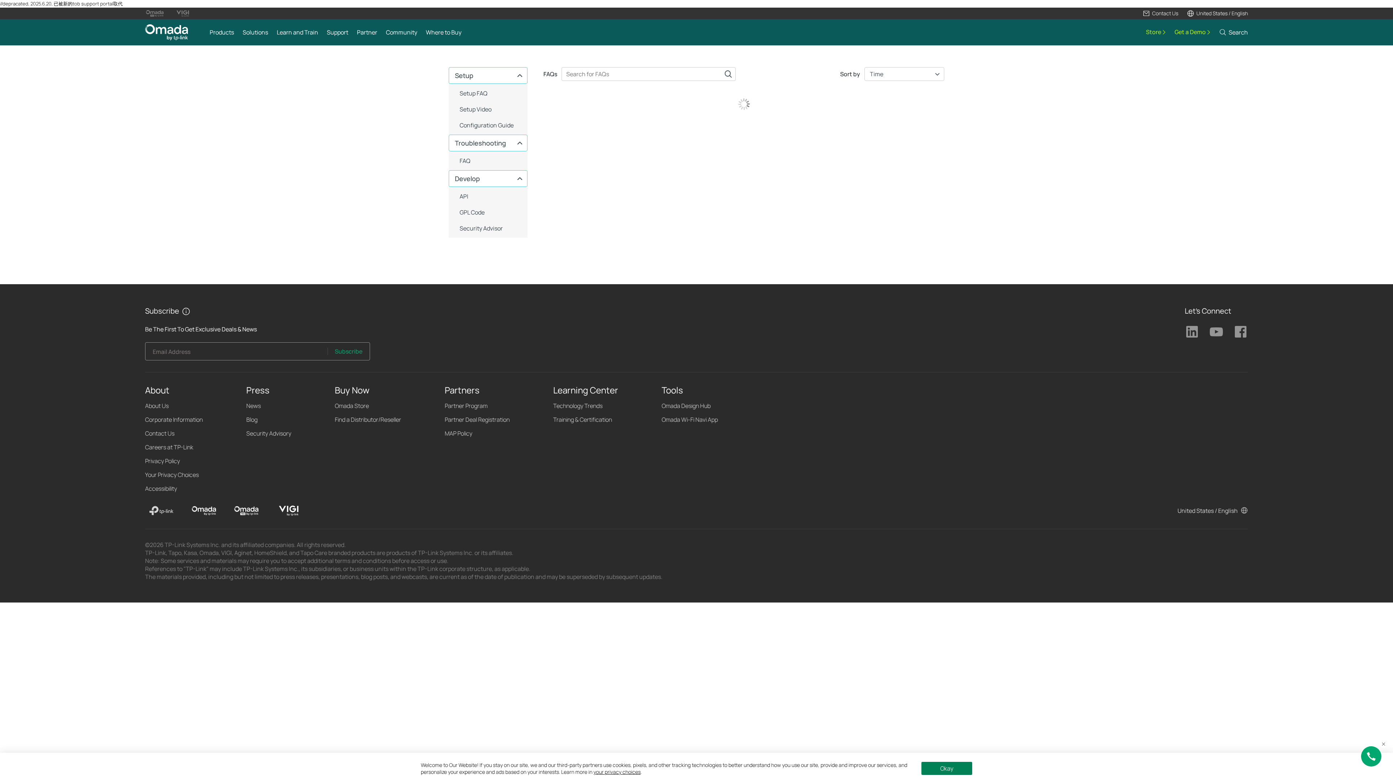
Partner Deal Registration (477, 420)
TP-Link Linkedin (1192, 331)
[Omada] (204, 510)
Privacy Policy (162, 461)
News (253, 406)
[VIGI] (288, 510)
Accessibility (161, 489)
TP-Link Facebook (1240, 331)
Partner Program (466, 406)
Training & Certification (582, 420)
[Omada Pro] (246, 510)
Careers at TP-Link (169, 447)
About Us (157, 406)
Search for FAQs (728, 74)
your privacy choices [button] (617, 771)
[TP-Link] (161, 510)
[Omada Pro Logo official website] (154, 13)
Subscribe (348, 351)
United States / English (1208, 511)
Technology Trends (578, 406)
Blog (252, 420)
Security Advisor (481, 228)
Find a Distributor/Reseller (368, 420)
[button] (1160, 13)
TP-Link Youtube (1216, 331)
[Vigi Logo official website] (182, 13)
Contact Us (159, 433)
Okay (946, 768)
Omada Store (352, 406)
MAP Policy (458, 433)
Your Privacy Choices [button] (172, 475)
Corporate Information (174, 420)
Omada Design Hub (686, 406)
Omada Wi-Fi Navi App (690, 420)
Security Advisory (268, 433)
